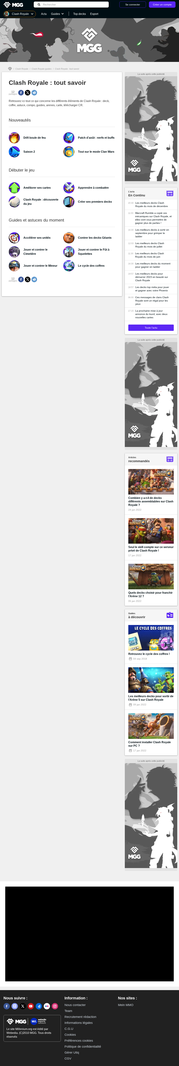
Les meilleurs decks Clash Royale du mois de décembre (151, 204)
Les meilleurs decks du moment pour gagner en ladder (152, 265)
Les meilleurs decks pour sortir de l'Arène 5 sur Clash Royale (150, 698)
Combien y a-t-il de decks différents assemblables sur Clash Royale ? (150, 501)
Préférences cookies (79, 1040)
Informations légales (79, 1023)
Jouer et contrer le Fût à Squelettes (93, 251)
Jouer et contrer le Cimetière (35, 251)
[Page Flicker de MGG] (47, 1006)
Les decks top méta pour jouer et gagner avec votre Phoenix (152, 289)
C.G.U (69, 1029)
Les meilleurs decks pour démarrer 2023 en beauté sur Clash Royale (151, 277)
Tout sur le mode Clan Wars (96, 151)
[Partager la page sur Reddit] (34, 92)
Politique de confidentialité (83, 1046)
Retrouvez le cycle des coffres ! (149, 653)
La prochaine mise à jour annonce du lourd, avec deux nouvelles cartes (151, 314)
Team (68, 1011)
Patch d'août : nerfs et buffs (96, 137)
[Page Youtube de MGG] (31, 1006)
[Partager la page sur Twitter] (27, 92)
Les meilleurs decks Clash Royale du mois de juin (149, 255)
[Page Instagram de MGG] (55, 1006)
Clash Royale (21, 69)
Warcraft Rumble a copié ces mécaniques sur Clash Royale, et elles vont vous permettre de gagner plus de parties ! (153, 218)
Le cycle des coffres (91, 265)
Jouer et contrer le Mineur (40, 265)
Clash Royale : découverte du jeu (40, 201)
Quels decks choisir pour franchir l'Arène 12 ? (150, 594)
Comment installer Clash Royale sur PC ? (149, 744)
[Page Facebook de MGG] (6, 1006)
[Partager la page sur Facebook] (21, 92)
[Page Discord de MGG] (15, 1006)
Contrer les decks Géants (95, 237)
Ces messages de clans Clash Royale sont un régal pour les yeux (152, 300)
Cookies (70, 1034)
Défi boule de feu (34, 137)
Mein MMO (125, 1005)
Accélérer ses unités (37, 237)
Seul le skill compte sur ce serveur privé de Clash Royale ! (151, 549)
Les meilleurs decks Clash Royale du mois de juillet (149, 245)
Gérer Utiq (72, 1052)
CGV (68, 1058)
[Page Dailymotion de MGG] (39, 1006)
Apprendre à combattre (93, 187)
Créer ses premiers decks (95, 201)
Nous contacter (75, 1005)
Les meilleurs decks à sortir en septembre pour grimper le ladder (152, 233)
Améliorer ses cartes (37, 187)
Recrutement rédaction (80, 1017)
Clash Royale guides (42, 69)
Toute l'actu (151, 327)
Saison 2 (29, 151)
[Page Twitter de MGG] (23, 1006)
